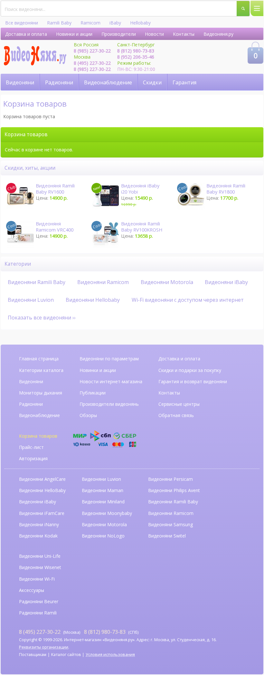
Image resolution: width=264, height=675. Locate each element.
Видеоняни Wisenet (40, 567)
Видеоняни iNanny (39, 524)
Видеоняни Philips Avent (174, 490)
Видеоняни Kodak (38, 536)
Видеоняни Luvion (31, 299)
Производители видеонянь (109, 404)
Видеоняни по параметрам (109, 359)
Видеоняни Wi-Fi (37, 579)
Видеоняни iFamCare (41, 513)
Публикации (93, 393)
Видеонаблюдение (108, 82)
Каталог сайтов (66, 654)
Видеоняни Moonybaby (107, 513)
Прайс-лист (31, 447)
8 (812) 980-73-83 (135, 51)
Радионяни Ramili (38, 613)
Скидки (152, 82)
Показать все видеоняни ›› (42, 317)
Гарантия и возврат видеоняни (192, 381)
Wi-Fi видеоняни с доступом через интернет (188, 299)
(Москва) (49, 631)
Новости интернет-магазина (111, 381)
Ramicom (90, 23)
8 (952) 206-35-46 (135, 57)
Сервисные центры (179, 404)
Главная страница (39, 359)
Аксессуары (31, 590)
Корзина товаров (38, 436)
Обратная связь (176, 415)
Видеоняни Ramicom (103, 282)
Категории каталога (41, 370)
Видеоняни (20, 82)
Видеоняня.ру (218, 34)
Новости (154, 34)
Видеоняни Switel (167, 536)
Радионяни (59, 82)
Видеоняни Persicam (170, 479)
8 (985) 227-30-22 (92, 51)
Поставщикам (32, 654)
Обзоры (88, 415)
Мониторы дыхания (40, 393)
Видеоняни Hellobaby (93, 299)
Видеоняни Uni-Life (40, 556)
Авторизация (33, 458)
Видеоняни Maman (102, 490)
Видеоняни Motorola (167, 282)
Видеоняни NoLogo (103, 536)
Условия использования (110, 654)
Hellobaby (140, 23)
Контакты (183, 34)
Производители (118, 34)
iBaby (115, 23)
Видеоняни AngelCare (42, 479)
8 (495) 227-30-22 (92, 63)
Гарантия (184, 82)
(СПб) (111, 631)
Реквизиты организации (43, 647)
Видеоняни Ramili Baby (36, 282)
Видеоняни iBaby (226, 282)
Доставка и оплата (26, 34)
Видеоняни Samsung (170, 524)
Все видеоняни (21, 23)
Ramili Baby (59, 23)
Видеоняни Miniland (103, 502)
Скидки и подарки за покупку (189, 370)
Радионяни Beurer (38, 601)
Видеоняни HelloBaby (42, 490)
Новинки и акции (74, 34)
